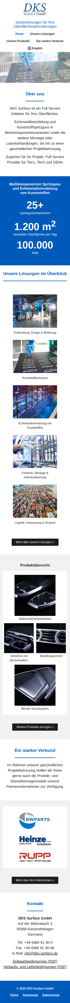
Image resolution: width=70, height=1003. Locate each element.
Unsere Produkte (18, 41)
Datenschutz (51, 995)
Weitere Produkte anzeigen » (35, 726)
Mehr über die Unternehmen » (35, 880)
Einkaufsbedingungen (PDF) (35, 961)
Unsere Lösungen (42, 33)
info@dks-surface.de (41, 953)
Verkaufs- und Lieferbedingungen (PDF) (35, 967)
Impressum (30, 995)
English (37, 48)
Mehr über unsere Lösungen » (35, 542)
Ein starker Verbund (49, 41)
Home (19, 33)
